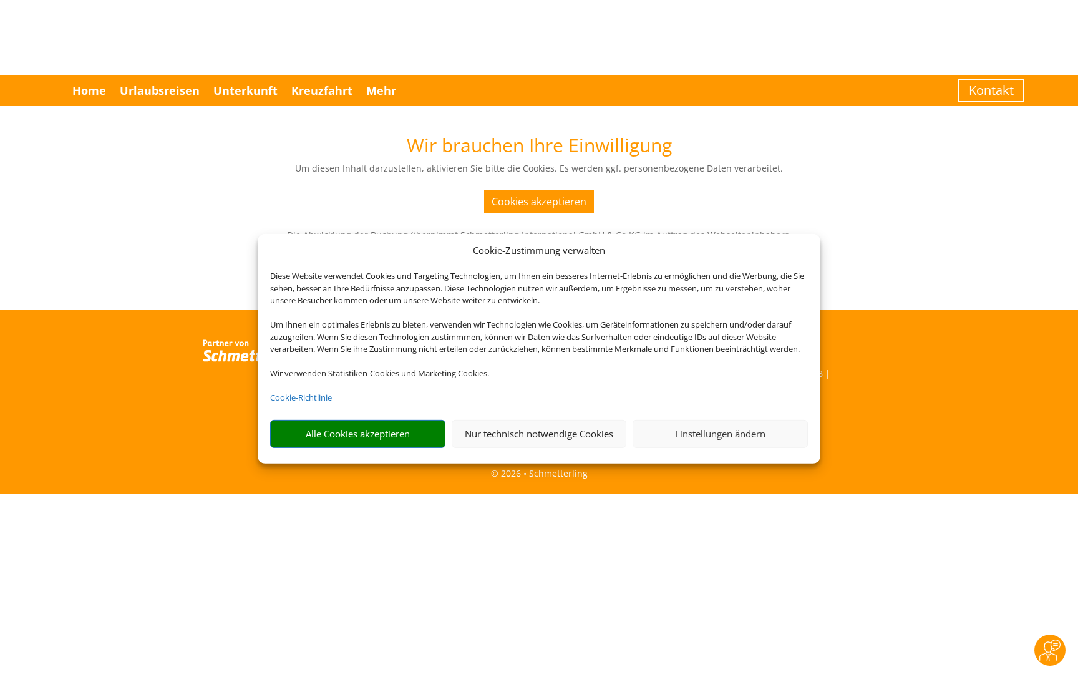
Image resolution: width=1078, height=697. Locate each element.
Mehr (381, 90)
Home (89, 90)
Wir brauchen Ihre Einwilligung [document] (539, 147)
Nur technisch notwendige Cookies (539, 433)
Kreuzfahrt (321, 90)
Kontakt (991, 90)
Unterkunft (245, 90)
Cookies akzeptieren (539, 201)
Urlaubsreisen (160, 90)
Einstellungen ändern (720, 433)
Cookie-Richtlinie (301, 397)
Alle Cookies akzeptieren (358, 433)
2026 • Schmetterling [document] (543, 473)
